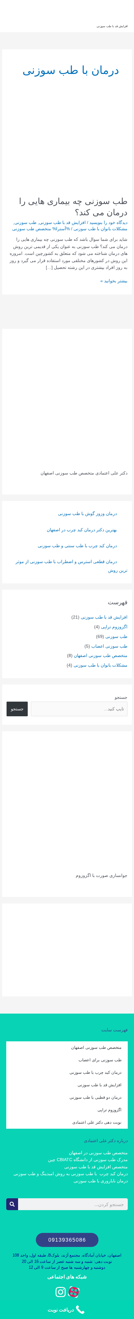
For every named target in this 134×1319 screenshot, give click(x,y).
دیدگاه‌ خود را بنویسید (108, 222)
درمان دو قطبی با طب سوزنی (95, 1097)
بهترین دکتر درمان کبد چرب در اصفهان (82, 530)
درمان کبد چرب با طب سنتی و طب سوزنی (77, 545)
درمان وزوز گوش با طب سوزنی (87, 513)
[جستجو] (12, 1204)
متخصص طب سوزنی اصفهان (100, 655)
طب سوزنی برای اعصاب (100, 1060)
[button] (67, 1240)
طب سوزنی (25, 222)
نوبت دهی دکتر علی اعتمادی (97, 1122)
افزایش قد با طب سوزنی (112, 26)
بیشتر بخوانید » (113, 280)
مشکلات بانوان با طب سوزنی (100, 228)
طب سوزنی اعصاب (109, 646)
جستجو (121, 697)
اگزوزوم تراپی (114, 627)
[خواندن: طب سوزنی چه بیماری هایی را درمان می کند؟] (67, 143)
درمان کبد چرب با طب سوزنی (95, 1072)
